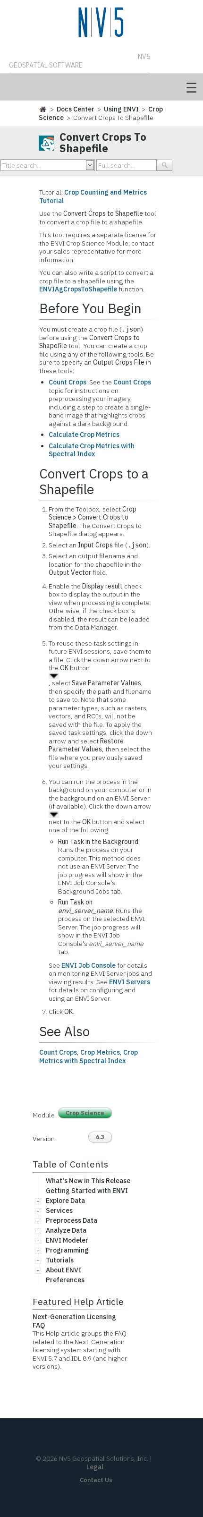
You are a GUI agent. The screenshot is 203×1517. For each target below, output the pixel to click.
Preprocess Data (71, 1220)
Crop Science (85, 1112)
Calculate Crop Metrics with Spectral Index (92, 450)
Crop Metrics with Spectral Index (88, 1056)
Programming (67, 1250)
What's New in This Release (88, 1180)
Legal (94, 1467)
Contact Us (96, 1480)
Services (59, 1210)
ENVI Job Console (88, 965)
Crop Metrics (100, 1052)
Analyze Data (66, 1230)
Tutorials (60, 1260)
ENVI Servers (129, 982)
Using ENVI (121, 109)
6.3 (100, 1137)
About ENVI (63, 1270)
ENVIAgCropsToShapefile (78, 289)
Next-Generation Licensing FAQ (74, 1321)
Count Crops (67, 382)
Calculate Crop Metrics (84, 434)
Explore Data (65, 1200)
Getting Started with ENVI (87, 1190)
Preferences (65, 1280)
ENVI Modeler (67, 1240)
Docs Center (75, 109)
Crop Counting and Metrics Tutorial (93, 196)
